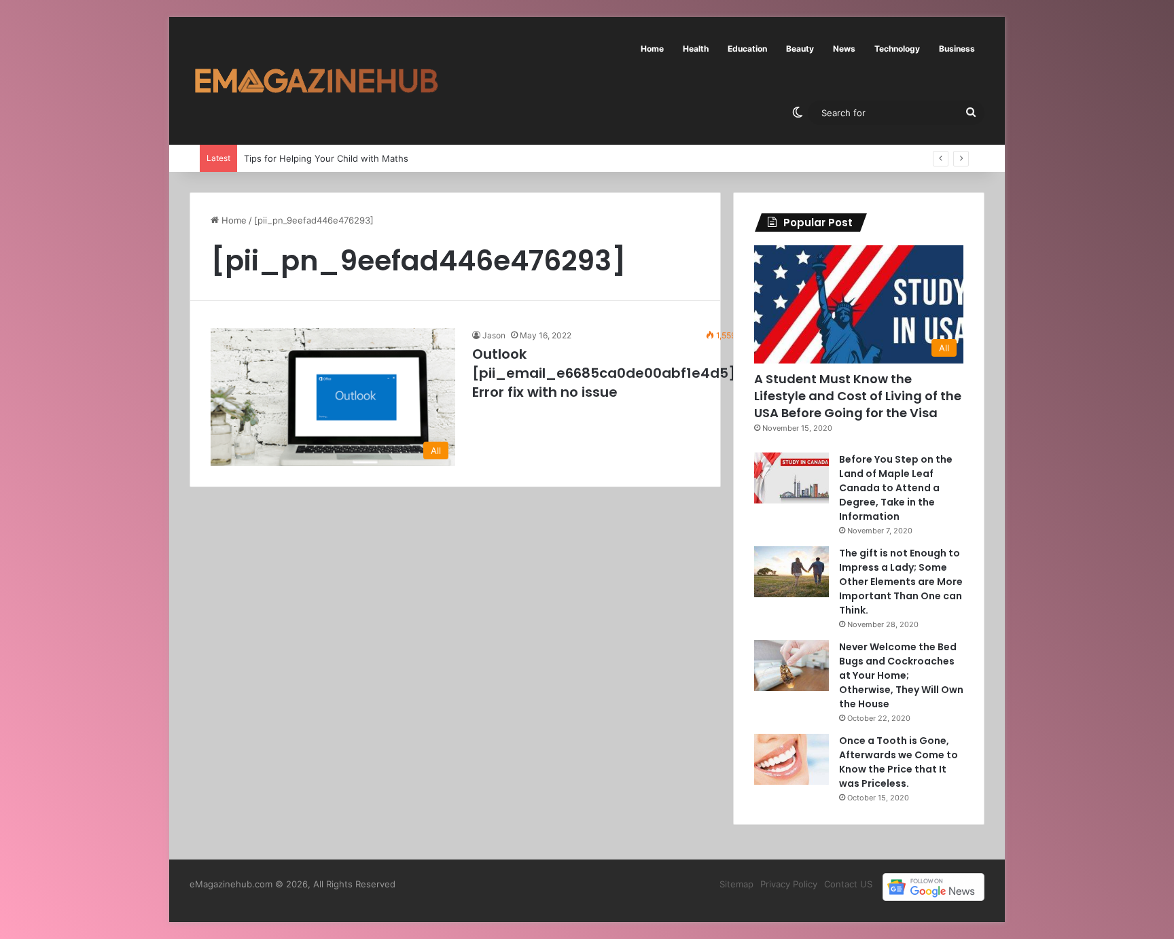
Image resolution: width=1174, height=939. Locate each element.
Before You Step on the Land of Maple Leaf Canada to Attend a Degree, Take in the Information (896, 488)
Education (747, 48)
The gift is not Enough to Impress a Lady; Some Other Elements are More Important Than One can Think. (901, 581)
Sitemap (736, 884)
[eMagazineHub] (316, 81)
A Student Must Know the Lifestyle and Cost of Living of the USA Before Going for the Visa (857, 395)
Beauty (800, 48)
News (844, 48)
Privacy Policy (788, 884)
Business (957, 48)
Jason (493, 335)
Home (652, 48)
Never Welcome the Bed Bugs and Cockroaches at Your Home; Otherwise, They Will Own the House (901, 675)
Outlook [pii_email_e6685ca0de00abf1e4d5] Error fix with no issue (604, 373)
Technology (897, 48)
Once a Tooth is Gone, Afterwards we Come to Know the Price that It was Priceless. (898, 762)
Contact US (848, 884)
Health (696, 48)
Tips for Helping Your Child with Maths (326, 158)
